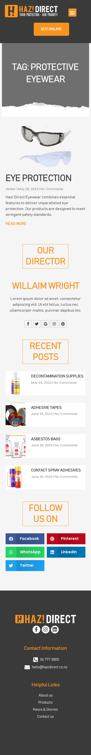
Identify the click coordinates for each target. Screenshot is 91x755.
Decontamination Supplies (57, 376)
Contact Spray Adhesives (56, 470)
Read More (16, 224)
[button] (72, 13)
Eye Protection (39, 178)
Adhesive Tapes (46, 408)
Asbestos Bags (45, 439)
